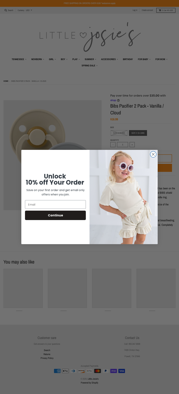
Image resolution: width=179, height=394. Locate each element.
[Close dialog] (153, 154)
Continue (55, 215)
